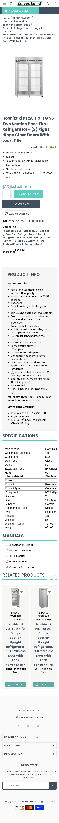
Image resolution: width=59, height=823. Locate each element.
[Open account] (55, 3)
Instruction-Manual (19, 550)
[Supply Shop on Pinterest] (28, 726)
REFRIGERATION (27, 240)
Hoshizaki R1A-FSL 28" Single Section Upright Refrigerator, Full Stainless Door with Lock (43, 642)
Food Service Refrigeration (18, 231)
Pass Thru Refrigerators (20, 234)
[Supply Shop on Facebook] (19, 726)
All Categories (19, 10)
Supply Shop (29, 801)
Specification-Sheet (20, 545)
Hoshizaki (44, 231)
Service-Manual (17, 561)
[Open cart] (49, 3)
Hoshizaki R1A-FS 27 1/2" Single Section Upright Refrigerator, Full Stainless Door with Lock (15, 642)
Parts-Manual (16, 556)
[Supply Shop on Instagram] (38, 726)
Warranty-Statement (21, 567)
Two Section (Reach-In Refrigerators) (23, 242)
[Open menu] (4, 4)
